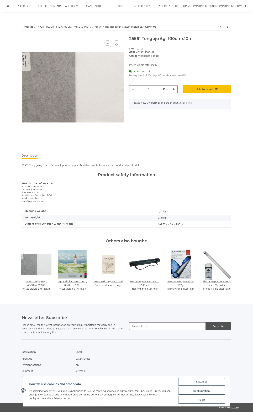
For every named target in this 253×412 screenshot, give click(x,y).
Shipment (27, 371)
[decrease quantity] (133, 89)
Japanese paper (150, 55)
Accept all (201, 381)
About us (27, 358)
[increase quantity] (173, 89)
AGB (78, 364)
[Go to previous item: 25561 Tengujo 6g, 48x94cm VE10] (220, 27)
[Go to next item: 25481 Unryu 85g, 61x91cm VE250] (227, 27)
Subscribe (218, 326)
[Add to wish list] (116, 44)
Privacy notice (62, 398)
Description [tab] (30, 155)
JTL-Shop (235, 407)
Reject (201, 399)
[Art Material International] (8, 6)
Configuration (201, 390)
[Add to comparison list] (107, 44)
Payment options (31, 364)
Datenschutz (83, 358)
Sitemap (80, 371)
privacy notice (61, 328)
